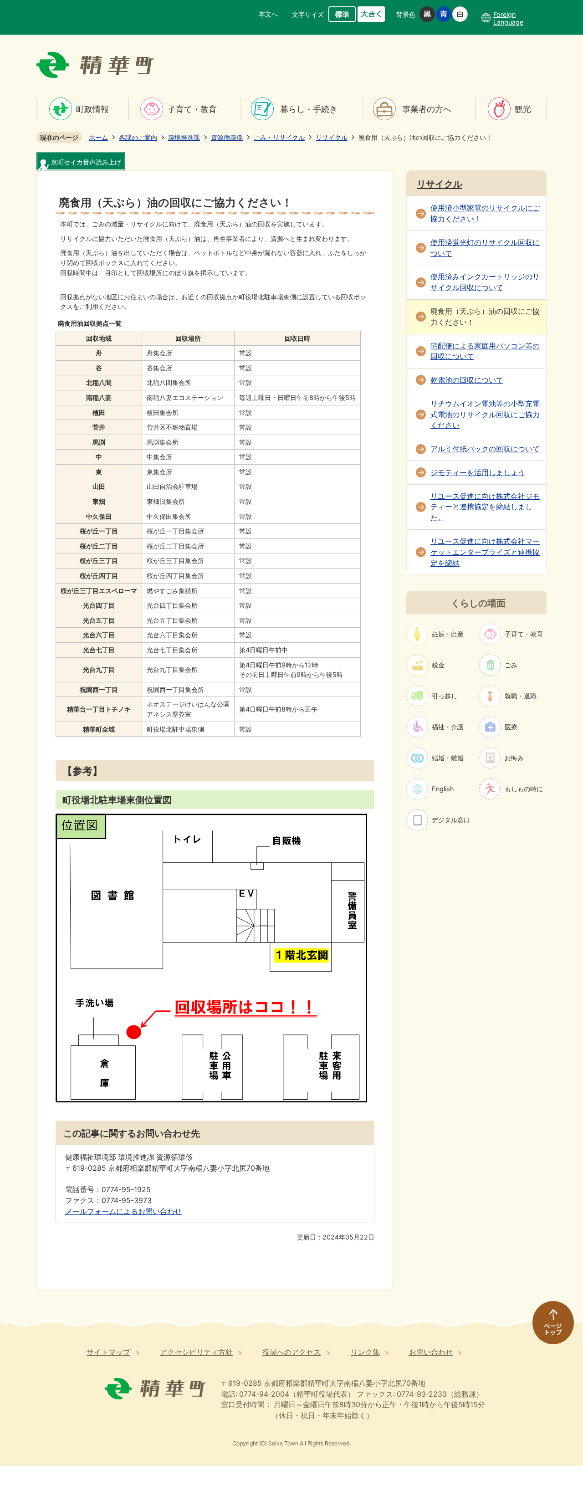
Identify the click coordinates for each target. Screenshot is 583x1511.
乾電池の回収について (466, 380)
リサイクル (332, 137)
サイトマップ (108, 1352)
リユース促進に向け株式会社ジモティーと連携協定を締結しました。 (485, 507)
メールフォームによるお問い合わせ (123, 1211)
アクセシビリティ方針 (196, 1352)
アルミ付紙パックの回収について (485, 449)
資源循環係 (227, 137)
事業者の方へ (426, 109)
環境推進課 (184, 137)
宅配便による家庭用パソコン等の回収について (485, 351)
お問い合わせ (431, 1352)
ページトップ (549, 1327)
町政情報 (92, 109)
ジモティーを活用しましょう (477, 472)
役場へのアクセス (291, 1352)
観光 (523, 109)
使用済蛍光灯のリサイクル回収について (485, 248)
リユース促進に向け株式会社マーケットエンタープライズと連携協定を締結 (485, 552)
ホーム (98, 137)
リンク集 (365, 1352)
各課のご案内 (138, 137)
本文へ (268, 14)
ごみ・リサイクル (279, 137)
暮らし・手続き (309, 109)
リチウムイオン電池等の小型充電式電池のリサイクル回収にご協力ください (485, 415)
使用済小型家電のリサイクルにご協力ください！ (485, 213)
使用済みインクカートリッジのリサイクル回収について (485, 282)
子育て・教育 (192, 109)
